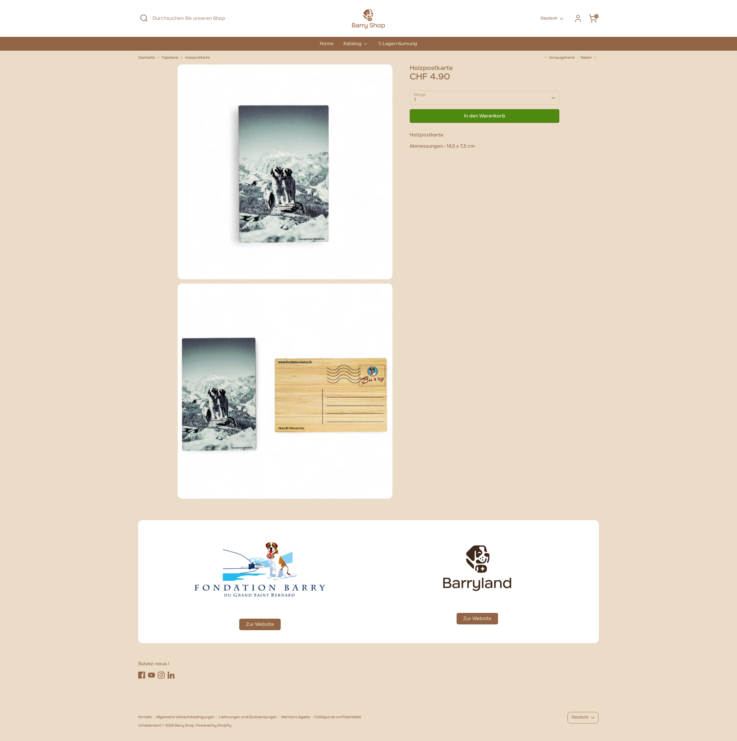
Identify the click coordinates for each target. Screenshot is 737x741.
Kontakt (145, 717)
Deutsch (549, 18)
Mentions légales (295, 717)
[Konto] (578, 18)
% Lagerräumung (397, 43)
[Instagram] (161, 675)
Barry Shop (184, 725)
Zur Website (260, 624)
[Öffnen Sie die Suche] (144, 18)
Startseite (146, 57)
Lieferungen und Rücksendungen (248, 717)
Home (327, 43)
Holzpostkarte (197, 57)
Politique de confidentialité (337, 717)
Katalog (353, 43)
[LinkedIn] (171, 675)
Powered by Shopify (213, 725)
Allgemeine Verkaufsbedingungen (185, 717)
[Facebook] (141, 675)
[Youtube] (151, 675)
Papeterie (170, 57)
